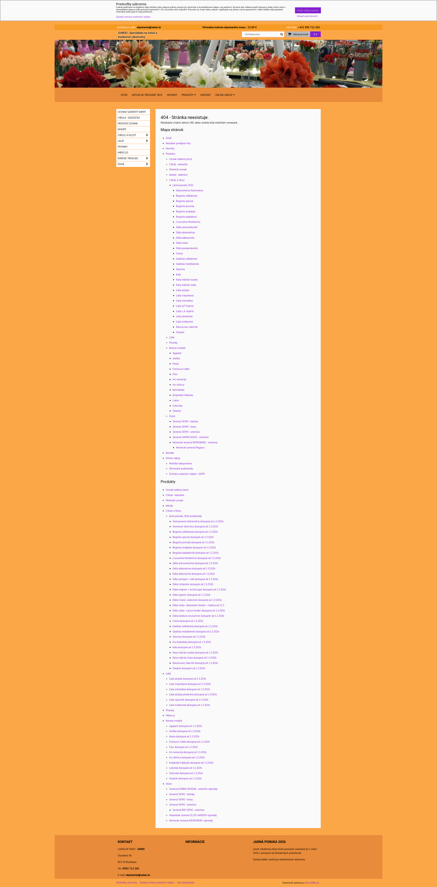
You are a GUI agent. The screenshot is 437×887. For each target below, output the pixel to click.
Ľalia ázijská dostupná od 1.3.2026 (187, 678)
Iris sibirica (178, 384)
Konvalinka (178, 389)
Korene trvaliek (177, 348)
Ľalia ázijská (182, 290)
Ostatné (180, 332)
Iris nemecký (179, 379)
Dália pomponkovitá (187, 248)
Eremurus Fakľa (181, 369)
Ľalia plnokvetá (184, 316)
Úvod (124, 95)
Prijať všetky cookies (308, 10)
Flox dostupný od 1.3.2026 (183, 747)
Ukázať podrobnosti (307, 16)
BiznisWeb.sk (312, 882)
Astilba (176, 358)
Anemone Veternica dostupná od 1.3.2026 (195, 526)
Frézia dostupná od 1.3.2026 (188, 621)
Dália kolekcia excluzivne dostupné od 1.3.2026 (198, 615)
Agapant (177, 353)
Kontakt (206, 95)
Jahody (169, 505)
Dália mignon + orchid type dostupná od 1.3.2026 (199, 589)
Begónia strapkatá (185, 211)
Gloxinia (180, 269)
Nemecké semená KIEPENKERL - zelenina (195, 442)
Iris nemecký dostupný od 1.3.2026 (187, 752)
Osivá (172, 416)
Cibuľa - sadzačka (178, 164)
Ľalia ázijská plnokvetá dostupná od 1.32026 (193, 694)
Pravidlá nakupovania (180, 463)
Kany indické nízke (186, 284)
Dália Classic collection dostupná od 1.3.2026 (197, 600)
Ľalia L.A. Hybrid (184, 311)
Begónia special (184, 201)
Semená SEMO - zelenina (186, 431)
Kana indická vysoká (187, 279)
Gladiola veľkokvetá (186, 258)
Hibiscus (170, 715)
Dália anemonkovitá (186, 227)
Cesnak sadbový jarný (180, 159)
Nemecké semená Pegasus (190, 447)
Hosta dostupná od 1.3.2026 (184, 736)
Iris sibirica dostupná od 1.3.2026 (187, 757)
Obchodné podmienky (181, 468)
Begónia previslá (185, 206)
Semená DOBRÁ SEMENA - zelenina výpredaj (193, 788)
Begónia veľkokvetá (186, 195)
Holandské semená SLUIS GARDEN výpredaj (193, 815)
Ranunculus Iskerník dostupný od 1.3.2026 (195, 663)
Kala (178, 274)
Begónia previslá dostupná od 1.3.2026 (193, 542)
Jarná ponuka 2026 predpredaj (185, 516)
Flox (175, 374)
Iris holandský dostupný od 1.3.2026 (192, 642)
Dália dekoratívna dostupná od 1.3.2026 (194, 568)
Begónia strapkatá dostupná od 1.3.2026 (194, 547)
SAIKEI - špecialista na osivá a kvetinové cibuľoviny (137, 34)
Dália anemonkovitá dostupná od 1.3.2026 (195, 563)
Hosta (176, 363)
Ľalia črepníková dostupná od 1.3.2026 (190, 684)
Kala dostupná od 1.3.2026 (187, 647)
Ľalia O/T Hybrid (184, 306)
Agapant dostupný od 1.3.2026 (185, 726)
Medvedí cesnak (178, 169)
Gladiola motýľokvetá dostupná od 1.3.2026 (196, 631)
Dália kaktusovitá (185, 237)
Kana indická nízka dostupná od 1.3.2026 (194, 657)
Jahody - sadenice (178, 174)
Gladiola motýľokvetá (187, 263)
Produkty (188, 95)
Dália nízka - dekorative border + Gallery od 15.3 (198, 605)
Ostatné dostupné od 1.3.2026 (189, 668)
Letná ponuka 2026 (183, 185)
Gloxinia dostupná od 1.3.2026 (189, 636)
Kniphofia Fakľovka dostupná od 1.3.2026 (191, 762)
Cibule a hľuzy (177, 180)
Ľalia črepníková (185, 295)
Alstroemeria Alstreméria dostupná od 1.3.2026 (198, 521)
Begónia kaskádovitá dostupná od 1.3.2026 (195, 552)
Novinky (172, 95)
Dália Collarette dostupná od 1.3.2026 (193, 584)
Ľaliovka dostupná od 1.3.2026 (185, 767)
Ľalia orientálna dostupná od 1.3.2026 (189, 689)
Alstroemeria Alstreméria (189, 190)
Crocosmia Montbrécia (188, 221)
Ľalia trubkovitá (184, 321)
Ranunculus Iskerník (187, 327)
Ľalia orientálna (184, 300)
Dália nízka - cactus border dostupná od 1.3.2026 (199, 610)
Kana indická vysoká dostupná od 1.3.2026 (195, 652)
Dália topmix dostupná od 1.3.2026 (191, 594)
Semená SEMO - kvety (184, 426)
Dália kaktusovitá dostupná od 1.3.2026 (194, 573)
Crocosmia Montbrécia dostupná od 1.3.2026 (197, 558)
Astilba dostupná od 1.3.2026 (184, 731)
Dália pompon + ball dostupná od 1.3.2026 (195, 579)
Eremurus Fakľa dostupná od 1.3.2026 (189, 741)
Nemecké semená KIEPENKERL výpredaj (191, 820)
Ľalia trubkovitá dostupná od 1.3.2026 (189, 705)
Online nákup (223, 95)
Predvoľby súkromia (126, 882)
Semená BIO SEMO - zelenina (188, 809)
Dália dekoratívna (185, 232)
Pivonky (173, 342)
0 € (315, 34)
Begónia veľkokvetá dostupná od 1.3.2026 (195, 531)
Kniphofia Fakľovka (183, 395)
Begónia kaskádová (186, 216)
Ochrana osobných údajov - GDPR (187, 473)
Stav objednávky (185, 882)
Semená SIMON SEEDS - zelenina (190, 437)
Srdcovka (177, 405)
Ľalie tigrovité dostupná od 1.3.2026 (188, 699)
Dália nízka (182, 242)
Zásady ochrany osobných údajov (156, 882)
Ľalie (171, 337)
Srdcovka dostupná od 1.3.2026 (186, 773)
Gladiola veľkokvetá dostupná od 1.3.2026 (195, 626)
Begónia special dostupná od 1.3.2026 (193, 537)
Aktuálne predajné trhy (147, 95)
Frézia (179, 253)
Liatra (176, 400)
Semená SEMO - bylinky (185, 421)
